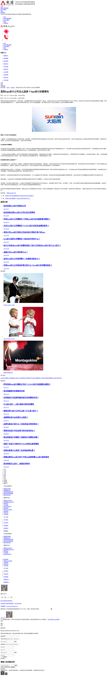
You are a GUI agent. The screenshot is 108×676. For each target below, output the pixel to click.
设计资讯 (59, 378)
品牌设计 (7, 378)
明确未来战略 (7, 488)
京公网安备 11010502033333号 (58, 609)
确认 (16, 665)
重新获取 (13, 667)
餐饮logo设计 (53, 378)
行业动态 (6, 522)
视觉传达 (6, 503)
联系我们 (6, 23)
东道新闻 (6, 525)
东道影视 (6, 511)
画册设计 (38, 378)
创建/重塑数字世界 (8, 492)
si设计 (17, 378)
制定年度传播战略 (8, 493)
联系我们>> (7, 579)
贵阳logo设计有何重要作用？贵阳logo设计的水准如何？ (19, 195)
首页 (8, 87)
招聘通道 (3, 86)
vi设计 (20, 378)
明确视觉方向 (7, 490)
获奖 (5, 21)
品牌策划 (47, 378)
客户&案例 (6, 20)
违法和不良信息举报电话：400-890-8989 (11, 603)
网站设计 (24, 378)
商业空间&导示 (7, 506)
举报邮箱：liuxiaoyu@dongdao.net (9, 606)
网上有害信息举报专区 (6, 600)
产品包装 (6, 505)
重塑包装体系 (7, 495)
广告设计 (43, 378)
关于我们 (6, 519)
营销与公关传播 (8, 509)
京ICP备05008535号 (45, 609)
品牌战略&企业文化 (9, 502)
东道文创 (6, 512)
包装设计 (29, 378)
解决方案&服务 (7, 18)
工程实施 (6, 514)
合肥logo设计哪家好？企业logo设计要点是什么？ (18, 198)
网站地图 (3, 618)
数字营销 (6, 508)
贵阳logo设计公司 (11, 193)
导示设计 (33, 378)
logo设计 (12, 87)
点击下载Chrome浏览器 (53, 619)
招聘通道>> (7, 582)
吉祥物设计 (13, 378)
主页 (5, 17)
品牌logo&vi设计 (8, 500)
